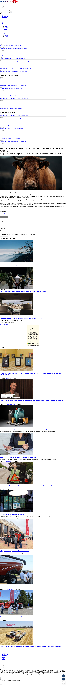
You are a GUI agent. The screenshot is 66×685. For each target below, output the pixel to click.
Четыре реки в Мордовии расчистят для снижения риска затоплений (12, 88)
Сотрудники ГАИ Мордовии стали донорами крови (9, 55)
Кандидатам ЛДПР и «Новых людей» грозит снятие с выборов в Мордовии (13, 85)
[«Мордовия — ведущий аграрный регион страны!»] (16, 548)
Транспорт (6, 32)
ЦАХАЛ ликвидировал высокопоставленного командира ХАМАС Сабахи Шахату (23, 291)
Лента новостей (5, 16)
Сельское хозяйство (9, 554)
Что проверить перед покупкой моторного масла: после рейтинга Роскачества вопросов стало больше (28, 429)
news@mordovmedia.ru (4, 324)
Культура (3, 657)
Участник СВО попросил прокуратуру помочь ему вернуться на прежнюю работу (14, 144)
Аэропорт (6, 34)
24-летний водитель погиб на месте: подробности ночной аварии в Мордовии (14, 98)
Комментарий (2, 228)
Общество (8, 378)
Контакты (4, 22)
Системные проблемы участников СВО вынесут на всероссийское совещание (13, 48)
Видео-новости (4, 658)
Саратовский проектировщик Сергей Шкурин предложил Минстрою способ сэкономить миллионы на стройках (31, 400)
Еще (3, 25)
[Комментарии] (63, 679)
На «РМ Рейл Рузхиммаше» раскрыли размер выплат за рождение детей (12, 128)
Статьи (3, 20)
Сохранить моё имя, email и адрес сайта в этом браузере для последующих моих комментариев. (18, 234)
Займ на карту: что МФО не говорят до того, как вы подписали (18, 457)
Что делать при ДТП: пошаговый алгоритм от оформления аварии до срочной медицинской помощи (28, 485)
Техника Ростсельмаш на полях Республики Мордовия (15, 616)
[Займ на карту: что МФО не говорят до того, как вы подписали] (16, 455)
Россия (3, 18)
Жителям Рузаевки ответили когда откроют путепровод (10, 138)
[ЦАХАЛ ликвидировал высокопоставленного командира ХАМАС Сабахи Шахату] (16, 288)
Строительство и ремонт (10, 404)
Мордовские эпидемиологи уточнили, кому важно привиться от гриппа (12, 58)
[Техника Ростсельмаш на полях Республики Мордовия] (16, 614)
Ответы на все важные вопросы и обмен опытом (14, 585)
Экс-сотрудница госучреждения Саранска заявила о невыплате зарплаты (13, 91)
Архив (3, 21)
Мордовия (6, 35)
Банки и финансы (9, 461)
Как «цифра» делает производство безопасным (13, 514)
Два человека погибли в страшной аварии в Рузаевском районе (11, 78)
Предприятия (6, 27)
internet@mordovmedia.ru (5, 678)
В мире (3, 23)
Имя (1, 230)
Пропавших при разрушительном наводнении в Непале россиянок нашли (21, 318)
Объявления (6, 31)
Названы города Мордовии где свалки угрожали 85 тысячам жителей (12, 45)
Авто (7, 489)
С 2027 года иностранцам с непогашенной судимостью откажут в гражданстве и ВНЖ (15, 68)
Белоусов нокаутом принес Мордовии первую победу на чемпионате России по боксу (15, 61)
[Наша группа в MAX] (63, 682)
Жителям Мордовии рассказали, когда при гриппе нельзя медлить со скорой (13, 51)
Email (1, 232)
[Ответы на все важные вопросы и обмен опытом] (16, 583)
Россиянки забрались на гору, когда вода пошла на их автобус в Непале (20, 265)
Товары (5, 28)
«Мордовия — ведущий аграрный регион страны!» (14, 551)
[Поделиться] (63, 675)
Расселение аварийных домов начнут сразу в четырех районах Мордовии (13, 101)
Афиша (5, 29)
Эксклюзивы (4, 17)
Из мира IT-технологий (10, 518)
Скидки (5, 33)
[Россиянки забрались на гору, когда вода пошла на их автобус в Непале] (16, 261)
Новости (5, 26)
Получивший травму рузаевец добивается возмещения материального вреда (13, 71)
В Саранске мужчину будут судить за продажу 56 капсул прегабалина (12, 125)
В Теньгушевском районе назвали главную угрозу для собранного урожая (13, 131)
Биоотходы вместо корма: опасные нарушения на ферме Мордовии (12, 118)
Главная (3, 15)
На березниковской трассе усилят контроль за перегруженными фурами (12, 108)
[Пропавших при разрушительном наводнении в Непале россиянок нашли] (16, 315)
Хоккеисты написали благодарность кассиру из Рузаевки (10, 95)
